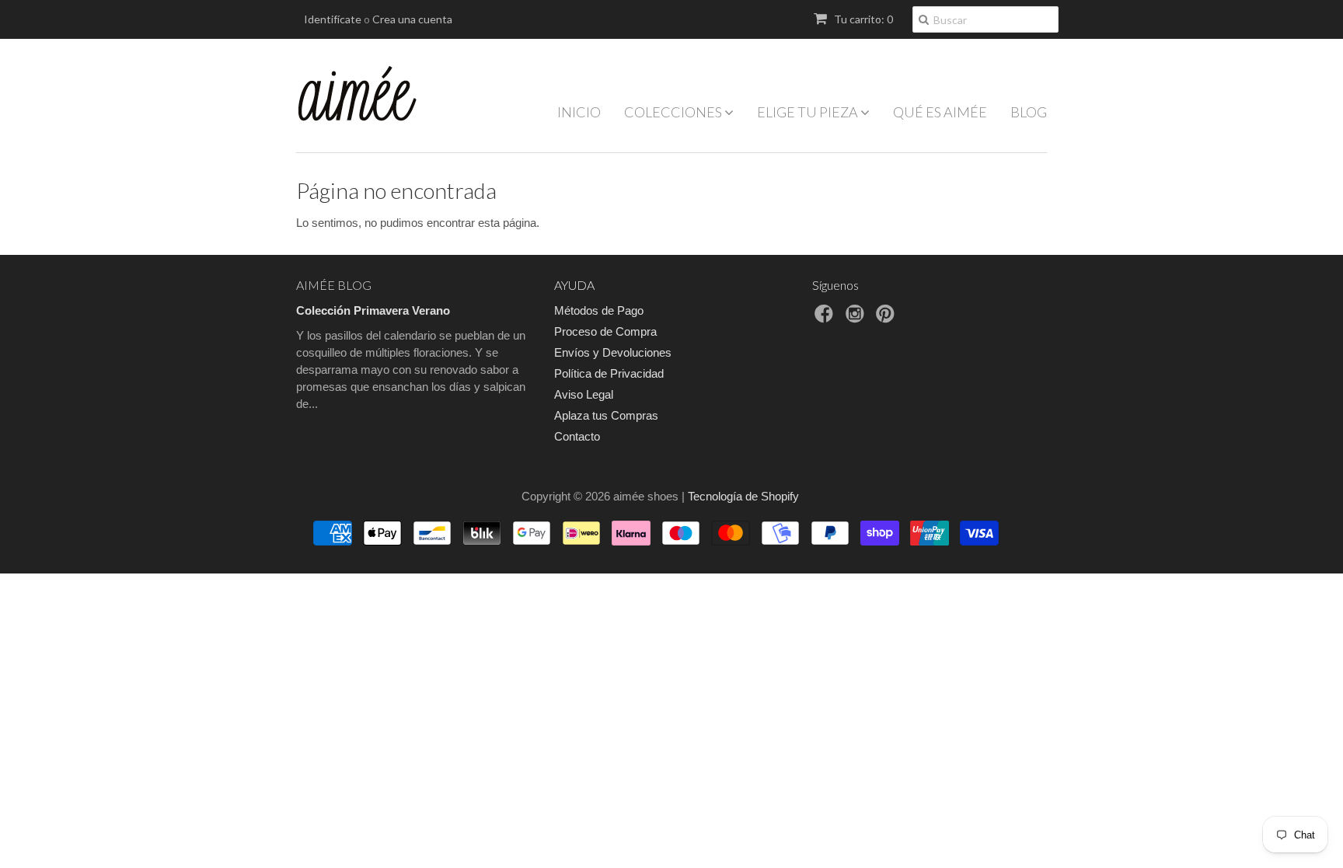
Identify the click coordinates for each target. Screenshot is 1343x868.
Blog (1028, 111)
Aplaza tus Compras (606, 415)
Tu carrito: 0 (862, 19)
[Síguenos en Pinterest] (887, 318)
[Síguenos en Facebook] (826, 318)
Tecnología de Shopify (743, 496)
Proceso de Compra (605, 331)
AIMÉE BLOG (334, 284)
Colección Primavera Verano (373, 310)
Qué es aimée (940, 111)
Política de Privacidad (609, 373)
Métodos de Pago (599, 310)
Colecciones (674, 111)
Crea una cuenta (412, 19)
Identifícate (332, 19)
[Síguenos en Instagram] (857, 318)
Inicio (579, 111)
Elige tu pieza (808, 111)
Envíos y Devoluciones (613, 352)
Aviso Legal (583, 394)
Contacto (577, 436)
